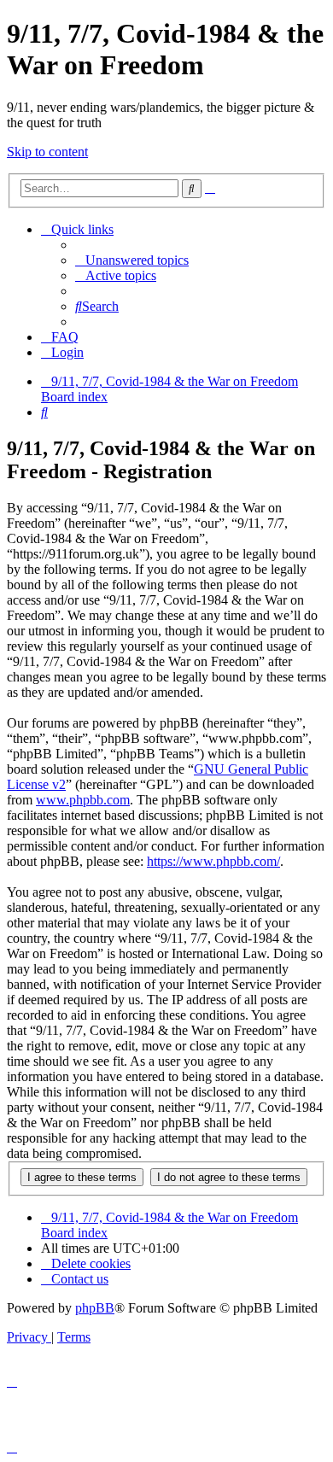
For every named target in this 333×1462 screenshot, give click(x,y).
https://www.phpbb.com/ (213, 861)
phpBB (94, 1308)
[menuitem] (132, 260)
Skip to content (47, 151)
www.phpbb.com (83, 799)
